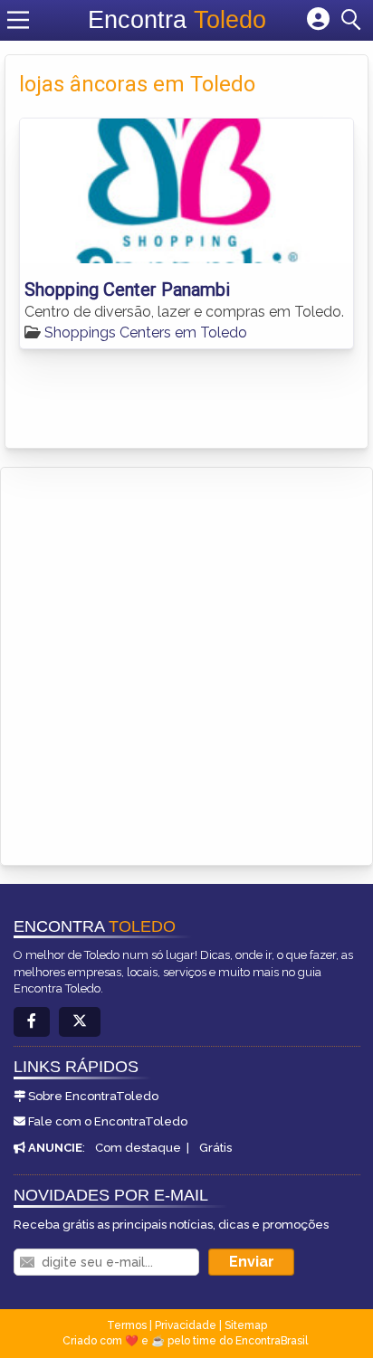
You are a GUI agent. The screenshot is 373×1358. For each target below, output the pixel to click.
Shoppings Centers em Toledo (145, 332)
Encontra (177, 19)
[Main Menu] (18, 20)
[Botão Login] (318, 20)
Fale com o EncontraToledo (107, 1121)
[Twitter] (79, 1022)
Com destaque (138, 1147)
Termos (127, 1325)
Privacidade (185, 1325)
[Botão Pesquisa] (354, 19)
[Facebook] (32, 1022)
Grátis (215, 1147)
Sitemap (246, 1325)
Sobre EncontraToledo (93, 1096)
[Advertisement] (186, 663)
